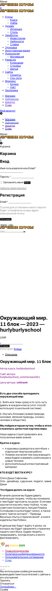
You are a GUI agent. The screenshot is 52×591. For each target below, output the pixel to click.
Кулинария (16, 62)
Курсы (9, 16)
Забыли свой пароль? (13, 188)
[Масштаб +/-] (9, 566)
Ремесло (10, 59)
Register (4, 225)
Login (11, 225)
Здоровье (11, 47)
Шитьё (14, 68)
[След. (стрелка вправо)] (4, 569)
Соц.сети (16, 78)
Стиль (14, 32)
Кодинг (14, 84)
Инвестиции (17, 38)
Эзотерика (11, 90)
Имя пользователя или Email (18, 168)
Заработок (11, 35)
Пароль (5, 176)
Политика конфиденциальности (24, 554)
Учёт (13, 87)
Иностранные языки (17, 50)
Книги (13, 19)
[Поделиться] (4, 566)
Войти (27, 183)
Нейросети (17, 41)
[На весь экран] (6, 566)
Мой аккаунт (8, 110)
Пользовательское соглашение (24, 557)
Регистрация (5, 219)
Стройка (15, 65)
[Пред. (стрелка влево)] (1, 569)
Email (4, 201)
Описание (11, 354)
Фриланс (10, 81)
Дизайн (9, 26)
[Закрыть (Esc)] (1, 566)
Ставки (14, 44)
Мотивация (17, 56)
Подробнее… (8, 586)
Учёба (13, 23)
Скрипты (15, 75)
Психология (12, 53)
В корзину (5, 346)
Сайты (9, 72)
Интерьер (16, 29)
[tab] (28, 354)
